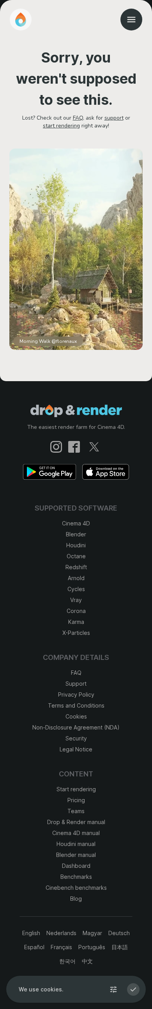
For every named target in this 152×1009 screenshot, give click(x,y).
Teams (76, 811)
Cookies (76, 716)
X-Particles (76, 632)
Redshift (76, 567)
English (31, 933)
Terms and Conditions (76, 705)
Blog (76, 898)
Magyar (92, 933)
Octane (76, 556)
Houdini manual (76, 844)
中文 (87, 961)
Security (76, 738)
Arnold (76, 578)
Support (76, 683)
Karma (76, 621)
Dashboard (76, 865)
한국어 (67, 961)
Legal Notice (76, 749)
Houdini (76, 545)
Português (91, 947)
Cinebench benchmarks (76, 887)
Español (34, 947)
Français (61, 947)
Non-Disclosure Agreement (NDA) (76, 727)
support (114, 118)
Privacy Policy (76, 694)
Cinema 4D (76, 523)
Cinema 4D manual (76, 833)
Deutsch (119, 933)
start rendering (61, 125)
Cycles (76, 589)
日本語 (119, 947)
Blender (76, 534)
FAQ (78, 118)
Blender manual (76, 854)
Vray (76, 600)
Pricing (76, 800)
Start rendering (76, 789)
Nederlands (61, 933)
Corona (76, 611)
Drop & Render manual (76, 822)
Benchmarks (76, 876)
